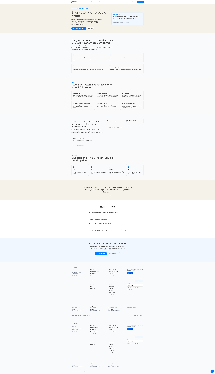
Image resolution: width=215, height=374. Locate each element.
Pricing (104, 1)
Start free (130, 273)
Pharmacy (110, 284)
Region (128, 1)
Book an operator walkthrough (79, 28)
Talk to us (140, 1)
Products (92, 1)
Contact (110, 298)
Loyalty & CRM (93, 273)
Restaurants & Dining (112, 269)
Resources (108, 1)
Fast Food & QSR (112, 273)
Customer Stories (112, 296)
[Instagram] (74, 275)
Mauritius (131, 278)
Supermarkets (111, 277)
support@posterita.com (76, 272)
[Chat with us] (212, 371)
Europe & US (139, 281)
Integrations (92, 284)
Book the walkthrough (101, 253)
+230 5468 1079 (75, 273)
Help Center (92, 288)
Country (128, 283)
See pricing (90, 28)
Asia (131, 281)
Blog (91, 286)
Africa (139, 278)
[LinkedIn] (76, 275)
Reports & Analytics (94, 275)
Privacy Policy (136, 315)
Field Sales (111, 290)
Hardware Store (111, 286)
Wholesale (111, 288)
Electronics (111, 282)
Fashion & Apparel (112, 280)
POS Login (134, 1)
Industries (98, 1)
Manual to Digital (112, 292)
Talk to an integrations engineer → (78, 145)
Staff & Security (93, 277)
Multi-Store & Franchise (113, 294)
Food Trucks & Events (113, 275)
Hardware (92, 282)
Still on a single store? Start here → (107, 256)
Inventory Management (94, 271)
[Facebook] (72, 275)
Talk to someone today (113, 253)
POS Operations (93, 269)
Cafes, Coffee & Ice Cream (113, 271)
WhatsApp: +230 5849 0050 (133, 287)
